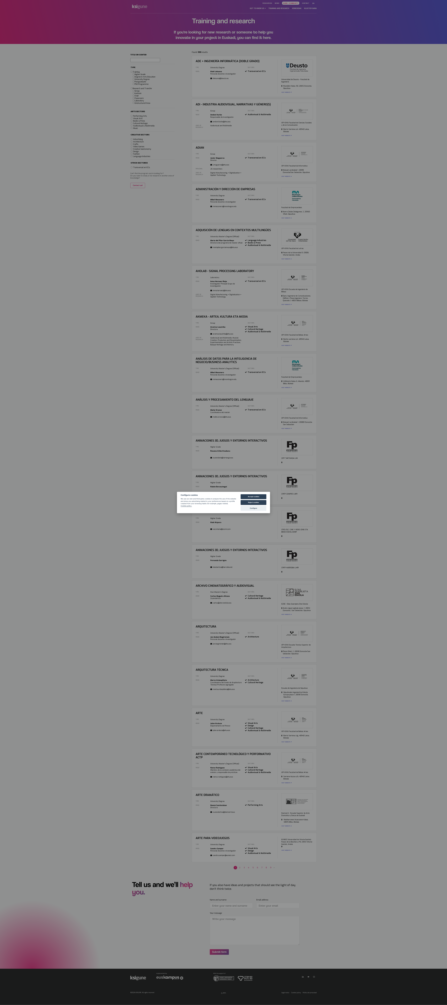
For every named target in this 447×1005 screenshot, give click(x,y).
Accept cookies (253, 496)
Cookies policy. (186, 506)
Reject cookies (253, 502)
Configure (253, 508)
